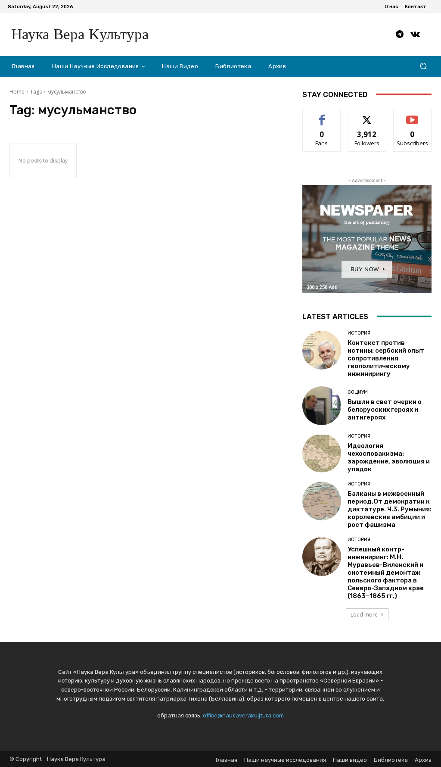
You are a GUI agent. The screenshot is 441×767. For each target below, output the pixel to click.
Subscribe (412, 115)
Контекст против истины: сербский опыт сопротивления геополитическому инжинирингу (386, 358)
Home (17, 91)
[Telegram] (399, 34)
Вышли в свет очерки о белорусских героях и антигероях (385, 409)
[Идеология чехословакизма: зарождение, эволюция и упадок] (321, 453)
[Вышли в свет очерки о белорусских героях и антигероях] (321, 405)
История (359, 333)
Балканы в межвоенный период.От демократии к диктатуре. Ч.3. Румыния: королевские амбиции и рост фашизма (390, 509)
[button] (423, 66)
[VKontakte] (415, 34)
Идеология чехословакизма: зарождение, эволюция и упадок (389, 457)
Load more (364, 614)
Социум (358, 392)
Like (322, 115)
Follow (367, 115)
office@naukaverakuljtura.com (243, 715)
